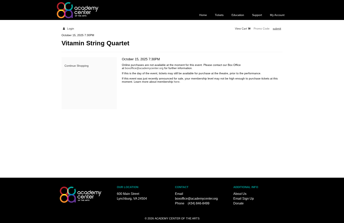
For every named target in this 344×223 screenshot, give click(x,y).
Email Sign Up (243, 198)
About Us (239, 193)
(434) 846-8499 (198, 203)
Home (203, 15)
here (177, 81)
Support (257, 15)
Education (238, 15)
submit (277, 28)
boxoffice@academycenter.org (144, 68)
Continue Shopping (76, 65)
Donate (238, 203)
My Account (277, 15)
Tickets (219, 15)
